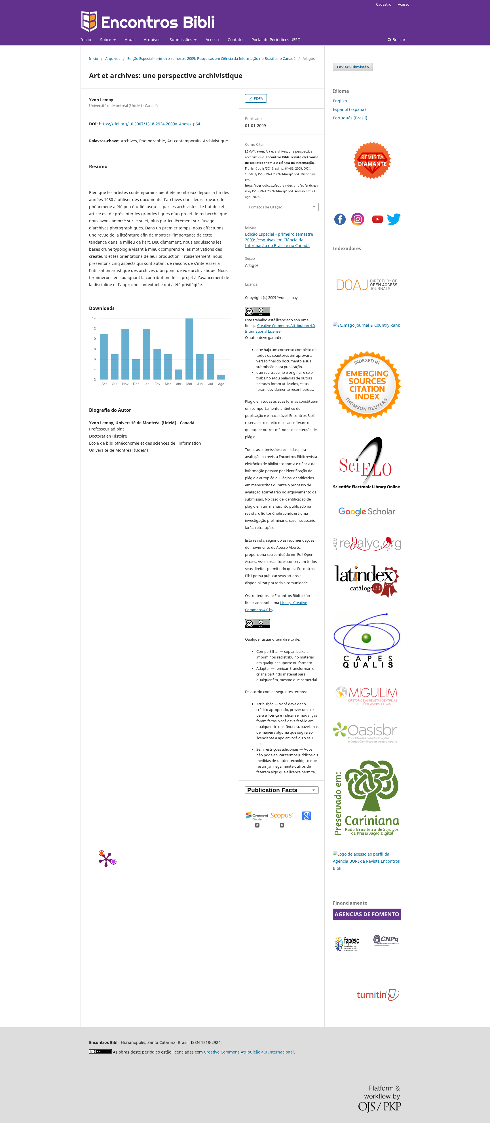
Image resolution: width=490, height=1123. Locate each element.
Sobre (106, 39)
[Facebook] (340, 224)
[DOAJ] (367, 296)
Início (86, 39)
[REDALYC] (367, 549)
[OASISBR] (367, 743)
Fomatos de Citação (265, 207)
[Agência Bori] (367, 868)
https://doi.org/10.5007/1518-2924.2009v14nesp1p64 (149, 123)
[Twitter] (394, 224)
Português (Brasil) (350, 118)
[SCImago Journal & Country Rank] (366, 325)
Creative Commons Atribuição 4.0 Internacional (249, 1052)
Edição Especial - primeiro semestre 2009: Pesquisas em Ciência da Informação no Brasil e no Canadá (211, 58)
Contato (235, 39)
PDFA (258, 98)
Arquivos (152, 39)
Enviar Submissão (353, 66)
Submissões (181, 39)
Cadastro (383, 4)
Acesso (212, 39)
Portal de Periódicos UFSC (276, 39)
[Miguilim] (367, 707)
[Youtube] (377, 224)
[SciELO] (367, 490)
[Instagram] (357, 224)
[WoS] (367, 417)
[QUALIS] (367, 668)
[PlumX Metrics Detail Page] (106, 859)
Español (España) (349, 109)
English (340, 101)
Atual (130, 39)
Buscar (398, 39)
